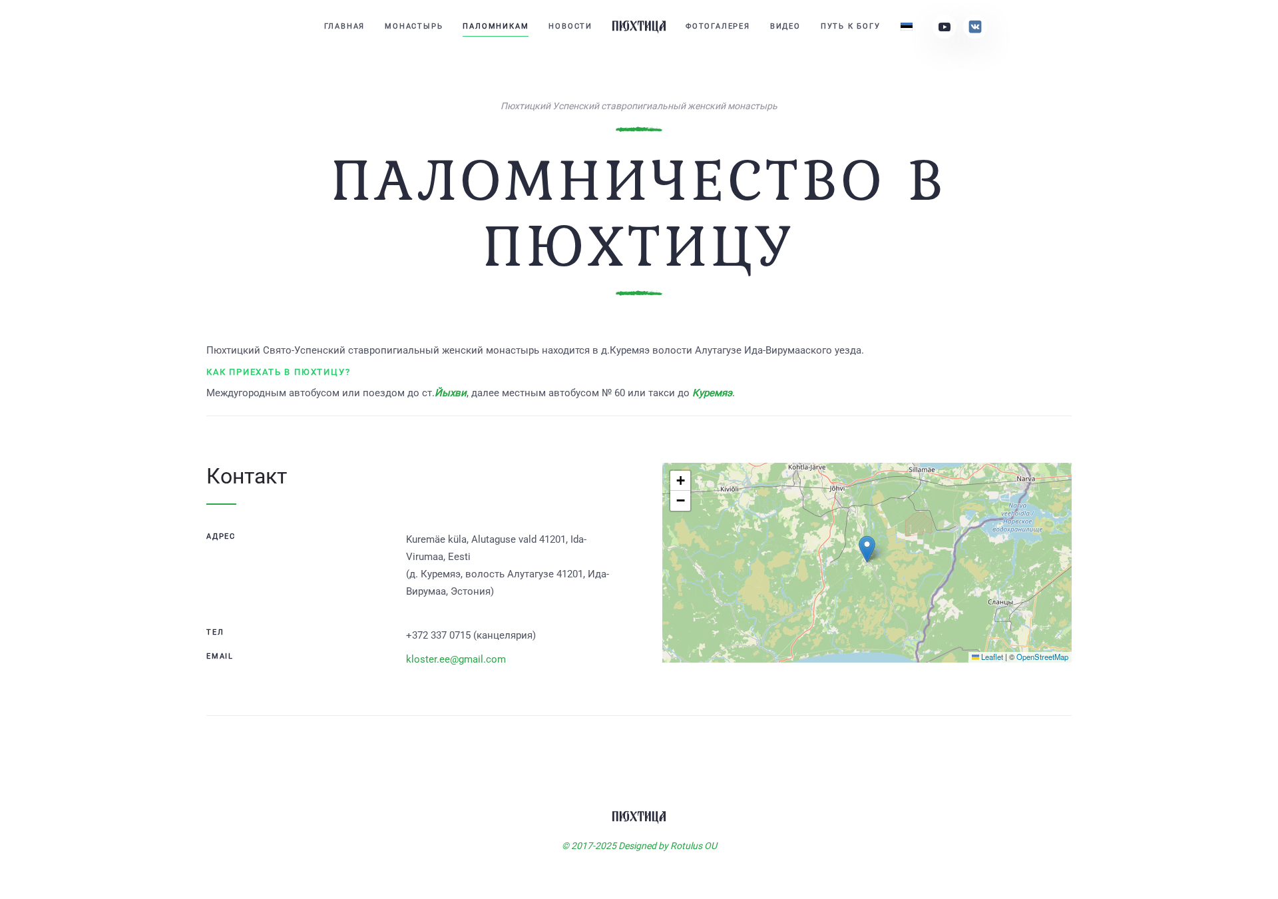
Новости (570, 26)
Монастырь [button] (414, 26)
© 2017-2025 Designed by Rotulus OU (639, 845)
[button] (867, 549)
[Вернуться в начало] (639, 26)
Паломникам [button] (496, 26)
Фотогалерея (718, 26)
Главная (344, 26)
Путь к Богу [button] (851, 26)
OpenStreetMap (1042, 656)
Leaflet (991, 656)
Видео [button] (785, 26)
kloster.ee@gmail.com (456, 659)
